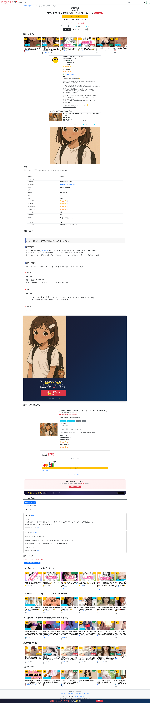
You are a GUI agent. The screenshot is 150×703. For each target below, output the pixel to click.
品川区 (76, 693)
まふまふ (82, 682)
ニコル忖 (63, 50)
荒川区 (30, 6)
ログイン (24, 2)
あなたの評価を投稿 (30, 502)
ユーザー (28, 661)
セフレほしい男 (46, 52)
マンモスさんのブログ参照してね (67, 184)
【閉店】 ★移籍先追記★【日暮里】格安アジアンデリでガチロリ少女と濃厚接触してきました (83, 412)
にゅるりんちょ (101, 50)
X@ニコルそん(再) (69, 74)
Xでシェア (67, 29)
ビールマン (46, 684)
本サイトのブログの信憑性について (75, 475)
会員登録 (20, 2)
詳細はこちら (45, 470)
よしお (63, 684)
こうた (100, 684)
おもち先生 (83, 635)
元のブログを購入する (75, 468)
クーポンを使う (75, 458)
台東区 (61, 693)
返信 (38, 528)
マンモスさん (45, 251)
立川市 (83, 693)
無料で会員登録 (75, 486)
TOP (25, 6)
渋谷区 (80, 693)
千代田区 (88, 693)
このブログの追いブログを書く (32, 562)
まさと (27, 637)
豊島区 (65, 693)
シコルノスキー (102, 661)
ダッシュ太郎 (47, 635)
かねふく (27, 50)
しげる (118, 684)
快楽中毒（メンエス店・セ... (32, 684)
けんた (63, 637)
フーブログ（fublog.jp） (80, 696)
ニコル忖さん (34, 515)
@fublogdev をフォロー (80, 29)
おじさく (100, 635)
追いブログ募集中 (98, 13)
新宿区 (69, 693)
